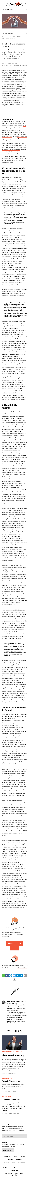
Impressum (21, 1162)
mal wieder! (22, 121)
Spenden (10, 943)
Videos (15, 1156)
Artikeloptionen (7, 33)
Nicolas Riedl (13, 1073)
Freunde (6, 1162)
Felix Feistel (13, 1091)
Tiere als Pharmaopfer (11, 1081)
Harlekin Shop (15, 1170)
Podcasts (22, 1156)
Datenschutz (14, 1165)
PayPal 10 (14, 948)
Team (13, 1162)
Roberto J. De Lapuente (11, 111)
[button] (3, 975)
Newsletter (19, 1159)
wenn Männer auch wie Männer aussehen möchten (14, 371)
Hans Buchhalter (14, 1113)
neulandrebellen (11, 1012)
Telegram (7, 1156)
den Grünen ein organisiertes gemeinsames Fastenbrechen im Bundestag (14, 139)
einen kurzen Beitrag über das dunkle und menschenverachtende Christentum (14, 128)
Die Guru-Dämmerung (13, 1055)
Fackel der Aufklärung (11, 1099)
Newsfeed (10, 1159)
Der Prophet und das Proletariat (14, 623)
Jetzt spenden (7, 1150)
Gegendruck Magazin (20, 1167)
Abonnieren (22, 1136)
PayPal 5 (19, 943)
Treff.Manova (7, 1167)
